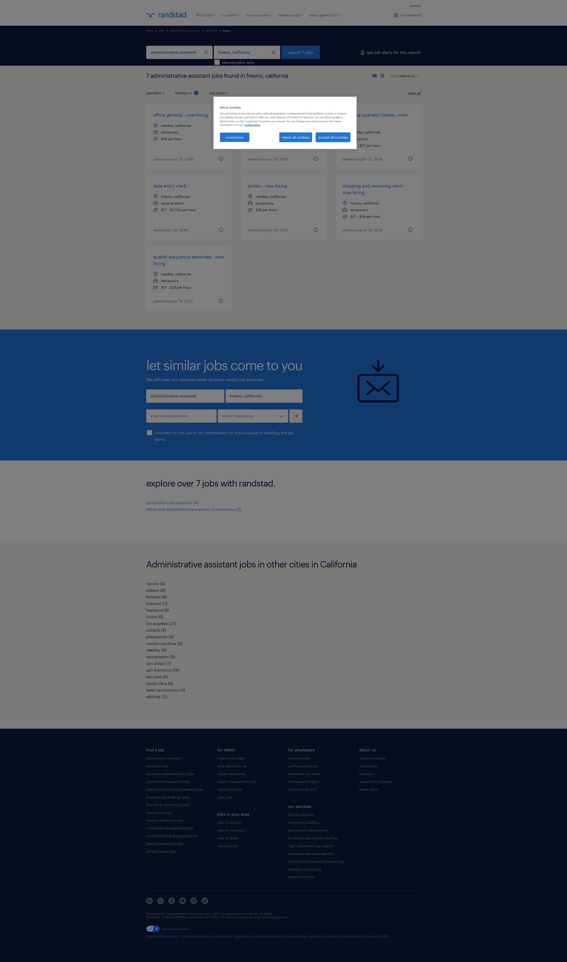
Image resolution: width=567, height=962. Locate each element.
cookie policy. (252, 125)
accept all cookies (333, 137)
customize (234, 137)
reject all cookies (296, 137)
